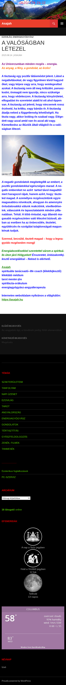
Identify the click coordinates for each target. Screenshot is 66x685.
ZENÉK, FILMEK (10, 442)
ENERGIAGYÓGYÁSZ (23, 37)
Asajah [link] (6, 267)
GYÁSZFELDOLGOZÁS (14, 436)
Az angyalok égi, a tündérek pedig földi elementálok (32, 328)
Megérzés (14, 340)
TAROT (6, 406)
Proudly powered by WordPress (16, 681)
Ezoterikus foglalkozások (15, 471)
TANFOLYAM (9, 388)
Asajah (7, 23)
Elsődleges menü (62, 23)
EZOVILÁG (7, 37)
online (12, 509)
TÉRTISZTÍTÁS (10, 430)
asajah (18, 55)
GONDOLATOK (10, 424)
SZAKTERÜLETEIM (12, 382)
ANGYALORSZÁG (11, 412)
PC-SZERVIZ (9, 477)
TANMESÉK (8, 449)
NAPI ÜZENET (9, 394)
